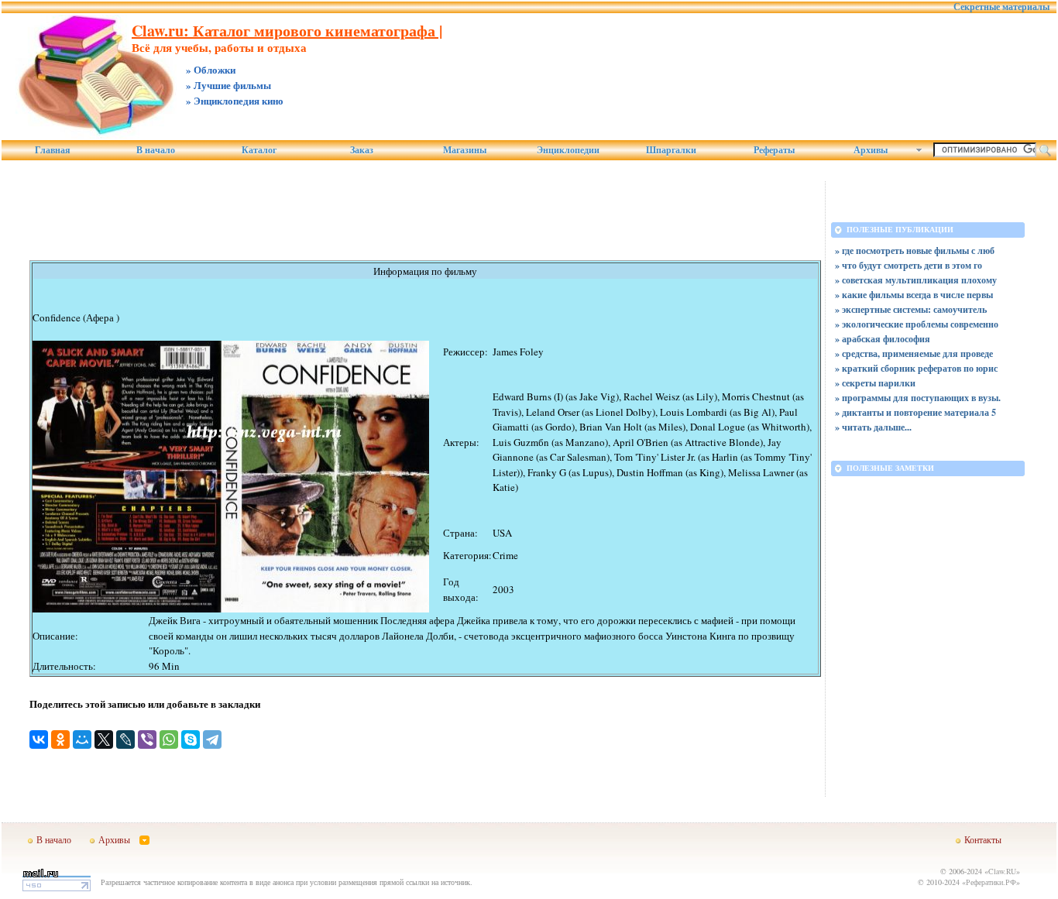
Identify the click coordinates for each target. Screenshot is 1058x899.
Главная (52, 150)
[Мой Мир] (82, 739)
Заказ (361, 150)
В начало (155, 150)
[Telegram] (212, 739)
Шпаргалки (671, 150)
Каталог (259, 150)
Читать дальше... (877, 427)
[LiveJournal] (125, 739)
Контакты (982, 839)
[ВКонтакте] (38, 739)
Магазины (464, 150)
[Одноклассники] (60, 739)
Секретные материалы (1001, 7)
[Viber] (147, 739)
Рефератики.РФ (991, 882)
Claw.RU (1002, 871)
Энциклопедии (568, 150)
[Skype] (190, 739)
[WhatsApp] (169, 739)
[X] (103, 739)
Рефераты (774, 150)
